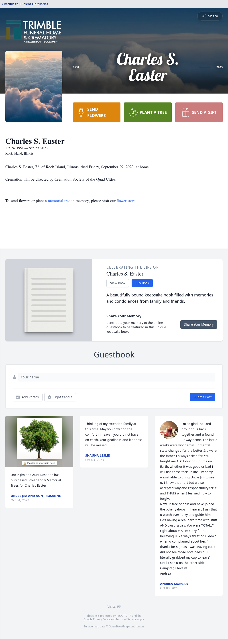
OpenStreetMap (119, 626)
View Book (117, 283)
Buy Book (142, 283)
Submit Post (203, 397)
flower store (126, 200)
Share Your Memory (199, 324)
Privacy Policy (101, 619)
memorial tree (59, 200)
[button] (39, 441)
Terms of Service (126, 619)
